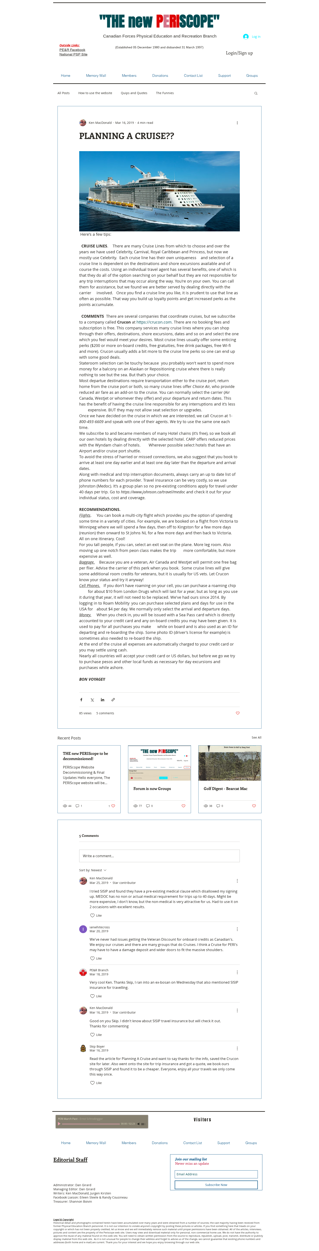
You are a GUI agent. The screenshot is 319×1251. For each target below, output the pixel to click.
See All (256, 737)
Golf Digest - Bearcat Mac (225, 788)
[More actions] (237, 122)
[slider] (143, 1124)
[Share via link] (113, 700)
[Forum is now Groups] (159, 763)
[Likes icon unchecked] (92, 915)
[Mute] (139, 1124)
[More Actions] (237, 880)
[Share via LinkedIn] (102, 700)
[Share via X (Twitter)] (92, 700)
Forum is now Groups (152, 788)
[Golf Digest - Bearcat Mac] (230, 763)
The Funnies (165, 93)
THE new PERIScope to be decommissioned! (85, 756)
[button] (256, 93)
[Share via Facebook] (81, 700)
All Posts (64, 93)
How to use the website (95, 93)
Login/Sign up (239, 53)
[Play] (59, 1124)
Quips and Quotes (134, 93)
